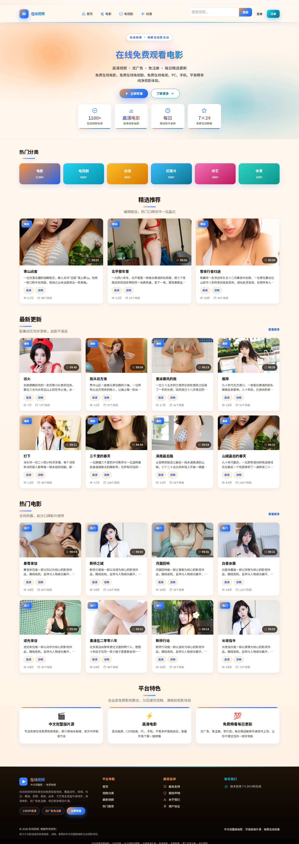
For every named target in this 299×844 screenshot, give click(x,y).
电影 (108, 14)
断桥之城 (97, 563)
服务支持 (174, 786)
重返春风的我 (166, 378)
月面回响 (163, 563)
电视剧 (128, 14)
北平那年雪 (120, 271)
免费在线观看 (272, 829)
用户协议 (174, 806)
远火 (27, 378)
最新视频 (108, 799)
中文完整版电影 (233, 829)
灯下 (27, 455)
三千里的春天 (100, 455)
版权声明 (174, 793)
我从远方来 (98, 378)
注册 (273, 13)
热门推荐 (108, 806)
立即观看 (136, 93)
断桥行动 (163, 640)
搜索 (246, 12)
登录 (259, 14)
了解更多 (162, 93)
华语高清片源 (253, 829)
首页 (90, 14)
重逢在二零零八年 (103, 640)
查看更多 (274, 329)
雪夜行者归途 (210, 271)
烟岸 (225, 378)
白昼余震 (229, 563)
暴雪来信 (30, 563)
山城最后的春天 (234, 455)
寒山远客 (30, 271)
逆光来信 (30, 640)
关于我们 (174, 799)
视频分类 (108, 793)
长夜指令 (229, 640)
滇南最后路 (164, 455)
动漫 (149, 14)
